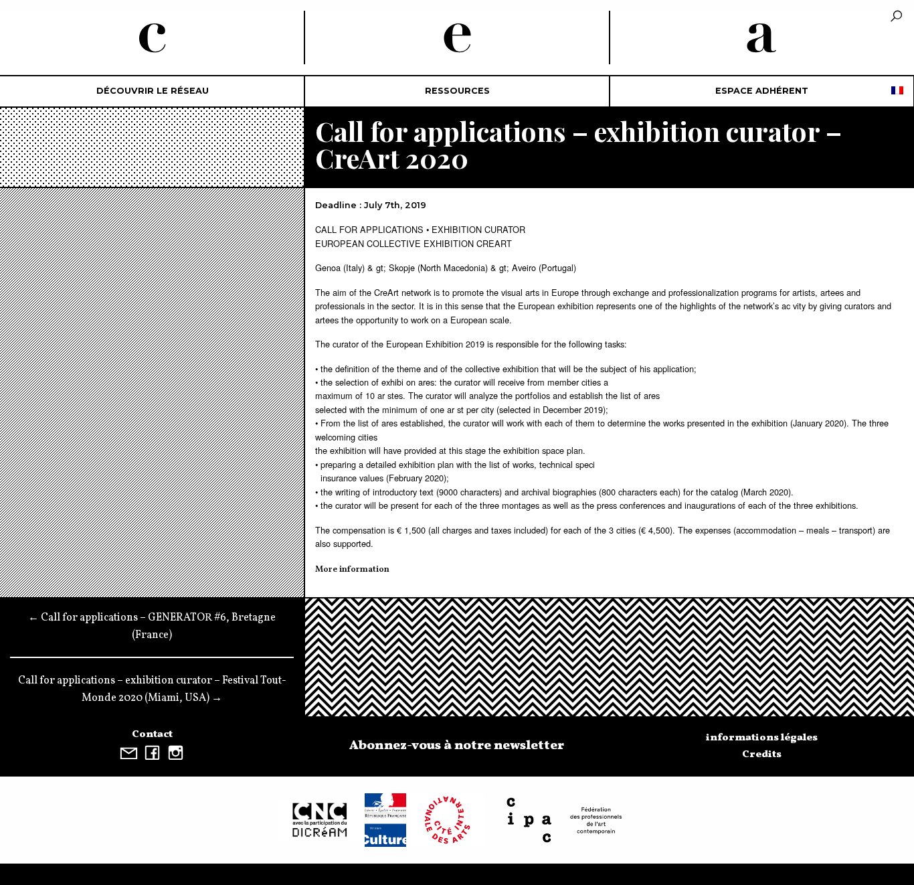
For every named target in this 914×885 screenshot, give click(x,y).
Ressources (457, 91)
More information (352, 570)
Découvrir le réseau (152, 91)
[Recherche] (896, 17)
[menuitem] (152, 91)
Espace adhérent (761, 91)
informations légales (762, 737)
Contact (152, 734)
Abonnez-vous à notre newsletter (456, 745)
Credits (762, 754)
